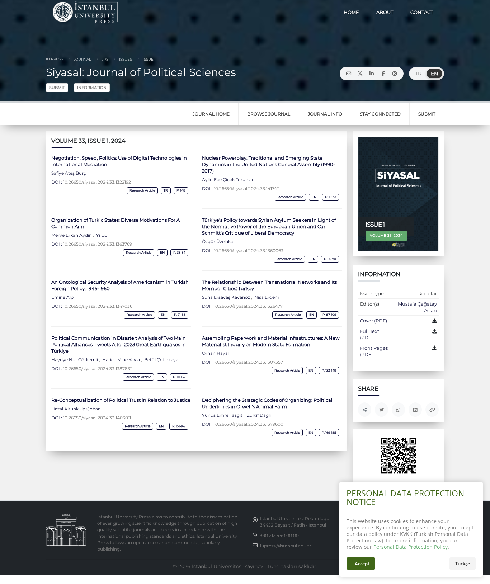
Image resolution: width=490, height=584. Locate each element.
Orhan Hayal (215, 353)
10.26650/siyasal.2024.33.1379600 (248, 424)
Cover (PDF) (373, 321)
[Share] (364, 409)
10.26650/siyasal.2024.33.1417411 (247, 188)
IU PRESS (54, 59)
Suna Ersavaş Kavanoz (226, 297)
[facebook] (383, 73)
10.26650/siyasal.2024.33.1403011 (97, 417)
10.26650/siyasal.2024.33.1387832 (98, 368)
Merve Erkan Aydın (72, 235)
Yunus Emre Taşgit (223, 415)
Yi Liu (101, 235)
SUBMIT (57, 87)
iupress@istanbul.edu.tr (285, 545)
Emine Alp (62, 297)
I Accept (360, 563)
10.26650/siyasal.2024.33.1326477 (248, 306)
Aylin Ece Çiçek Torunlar (228, 179)
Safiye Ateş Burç (68, 173)
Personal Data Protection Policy (410, 546)
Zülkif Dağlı (258, 415)
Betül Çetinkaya (160, 359)
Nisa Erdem (266, 297)
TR (418, 73)
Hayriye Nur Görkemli (75, 359)
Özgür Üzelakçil (218, 241)
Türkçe (462, 563)
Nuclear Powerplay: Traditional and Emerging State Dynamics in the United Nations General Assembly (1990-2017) (268, 164)
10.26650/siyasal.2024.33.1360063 (248, 250)
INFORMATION (92, 87)
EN (434, 73)
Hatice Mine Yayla (121, 359)
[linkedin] (371, 73)
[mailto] (348, 73)
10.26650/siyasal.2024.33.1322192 (97, 182)
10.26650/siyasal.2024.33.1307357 (248, 362)
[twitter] (360, 73)
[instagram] (394, 73)
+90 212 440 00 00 (279, 535)
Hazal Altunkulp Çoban (76, 408)
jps (104, 59)
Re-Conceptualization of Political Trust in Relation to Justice (120, 400)
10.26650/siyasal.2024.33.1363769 (97, 244)
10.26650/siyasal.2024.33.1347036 (97, 306)
